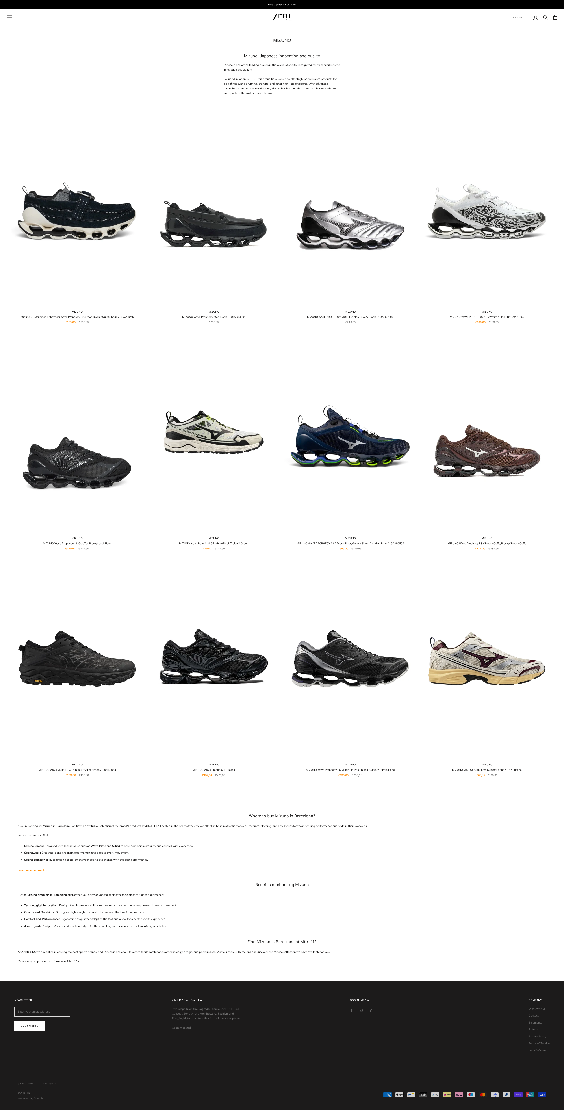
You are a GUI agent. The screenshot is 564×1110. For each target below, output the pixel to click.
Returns (534, 1030)
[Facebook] (351, 1010)
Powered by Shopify (31, 1098)
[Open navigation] (9, 17)
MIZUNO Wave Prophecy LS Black (214, 769)
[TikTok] (370, 1010)
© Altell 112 (24, 1092)
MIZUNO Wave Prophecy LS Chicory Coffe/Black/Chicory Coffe (487, 543)
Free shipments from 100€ (282, 4)
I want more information (33, 870)
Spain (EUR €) (25, 1083)
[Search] (545, 17)
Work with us (537, 1009)
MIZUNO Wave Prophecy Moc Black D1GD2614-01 (213, 316)
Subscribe (30, 1025)
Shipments (535, 1023)
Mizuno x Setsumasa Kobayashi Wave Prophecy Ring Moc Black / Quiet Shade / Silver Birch (77, 316)
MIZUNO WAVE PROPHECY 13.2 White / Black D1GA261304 (487, 316)
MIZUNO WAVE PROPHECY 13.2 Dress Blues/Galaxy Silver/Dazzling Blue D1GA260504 (350, 543)
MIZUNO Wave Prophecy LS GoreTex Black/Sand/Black (77, 543)
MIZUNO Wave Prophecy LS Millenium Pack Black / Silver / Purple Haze (350, 769)
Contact (534, 1016)
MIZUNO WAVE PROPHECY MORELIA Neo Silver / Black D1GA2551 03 (350, 316)
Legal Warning (538, 1050)
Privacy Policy (537, 1037)
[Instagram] (361, 1010)
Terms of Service (539, 1043)
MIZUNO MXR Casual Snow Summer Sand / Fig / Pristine (487, 769)
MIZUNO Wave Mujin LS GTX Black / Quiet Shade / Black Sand (77, 769)
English (517, 17)
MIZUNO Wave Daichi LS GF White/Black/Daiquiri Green (213, 543)
